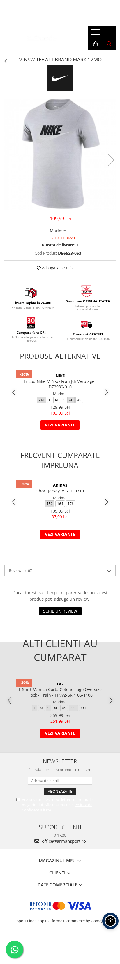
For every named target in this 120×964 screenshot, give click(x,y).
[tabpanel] (60, 154)
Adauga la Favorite (58, 268)
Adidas (60, 485)
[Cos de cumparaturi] (95, 44)
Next (111, 160)
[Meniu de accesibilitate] (110, 921)
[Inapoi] (4, 61)
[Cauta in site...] (109, 44)
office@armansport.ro (63, 841)
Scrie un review (60, 611)
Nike (60, 375)
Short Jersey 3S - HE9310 (60, 491)
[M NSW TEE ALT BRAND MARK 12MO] (60, 154)
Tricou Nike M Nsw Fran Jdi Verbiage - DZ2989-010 (60, 384)
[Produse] (96, 33)
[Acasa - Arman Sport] (42, 38)
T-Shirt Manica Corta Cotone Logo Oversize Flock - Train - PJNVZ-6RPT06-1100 (60, 692)
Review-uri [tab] (20, 570)
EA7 (60, 684)
